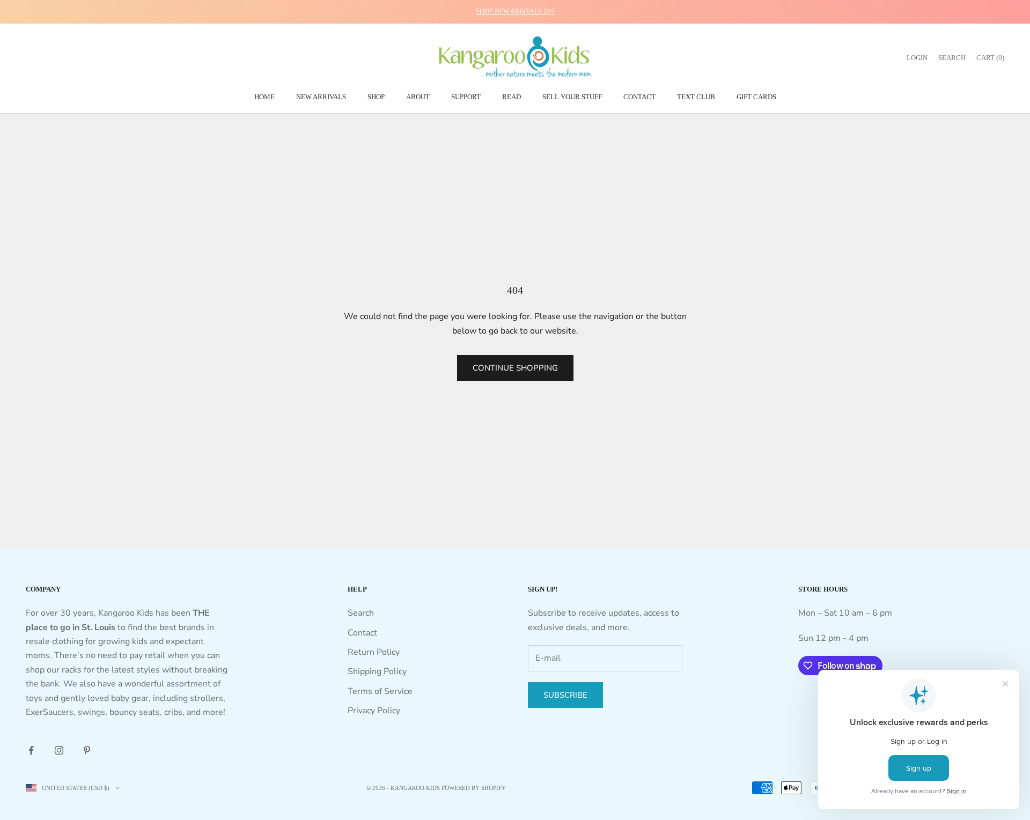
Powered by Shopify (474, 788)
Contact (639, 97)
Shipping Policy (377, 671)
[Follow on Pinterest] (87, 750)
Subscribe (565, 695)
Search (361, 613)
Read (511, 97)
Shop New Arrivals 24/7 (515, 11)
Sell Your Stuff (572, 97)
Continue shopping (515, 368)
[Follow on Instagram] (59, 750)
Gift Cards (756, 97)
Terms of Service (380, 691)
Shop (376, 97)
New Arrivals (321, 97)
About (418, 97)
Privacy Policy (374, 710)
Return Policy (374, 652)
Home (264, 97)
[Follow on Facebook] (31, 750)
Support (466, 97)
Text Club (696, 97)
